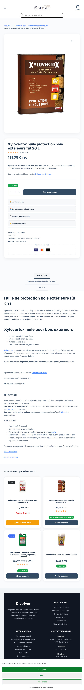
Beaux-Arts (60, 617)
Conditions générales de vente (23, 639)
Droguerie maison (61, 614)
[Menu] (5, 8)
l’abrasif (64, 412)
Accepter (42, 670)
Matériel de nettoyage (60, 610)
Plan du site (23, 653)
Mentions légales (48, 687)
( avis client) (24, 152)
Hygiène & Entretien (61, 607)
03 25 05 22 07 (61, 649)
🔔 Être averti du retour (22, 523)
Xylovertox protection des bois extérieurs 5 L (61, 501)
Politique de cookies (36, 687)
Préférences (42, 682)
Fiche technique (10, 452)
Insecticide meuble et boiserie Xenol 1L (61, 555)
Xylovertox (21, 241)
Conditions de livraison (23, 643)
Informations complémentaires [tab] (42, 281)
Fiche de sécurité (11, 457)
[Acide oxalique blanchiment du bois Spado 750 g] (22, 487)
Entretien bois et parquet (29, 238)
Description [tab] (42, 275)
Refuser (42, 676)
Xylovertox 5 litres (43, 174)
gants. (53, 432)
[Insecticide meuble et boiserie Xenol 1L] (61, 540)
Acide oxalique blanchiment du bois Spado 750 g (22, 501)
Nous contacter (23, 656)
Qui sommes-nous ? (23, 636)
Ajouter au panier (50, 192)
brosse (10, 409)
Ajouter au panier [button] (61, 523)
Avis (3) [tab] (42, 287)
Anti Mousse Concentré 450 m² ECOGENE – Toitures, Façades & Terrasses (22, 555)
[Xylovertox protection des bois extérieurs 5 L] (61, 487)
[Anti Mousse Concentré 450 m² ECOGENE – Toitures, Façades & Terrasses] (22, 540)
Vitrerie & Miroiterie (60, 624)
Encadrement (61, 621)
